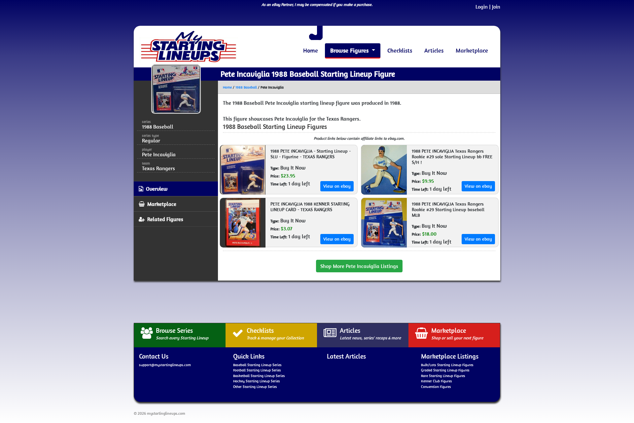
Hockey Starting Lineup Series (256, 381)
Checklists (399, 50)
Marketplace (472, 50)
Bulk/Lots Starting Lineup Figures (447, 365)
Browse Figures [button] (350, 50)
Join (496, 6)
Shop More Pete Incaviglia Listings (359, 266)
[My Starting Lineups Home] (188, 46)
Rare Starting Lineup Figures (443, 375)
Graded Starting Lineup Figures (445, 370)
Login (482, 6)
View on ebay (337, 186)
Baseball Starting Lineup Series (257, 365)
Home (310, 50)
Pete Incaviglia (159, 154)
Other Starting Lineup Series (255, 386)
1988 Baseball (246, 87)
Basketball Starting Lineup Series (259, 375)
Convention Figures (436, 386)
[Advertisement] (317, 301)
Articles (433, 50)
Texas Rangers (158, 168)
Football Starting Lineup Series (257, 370)
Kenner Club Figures (436, 381)
